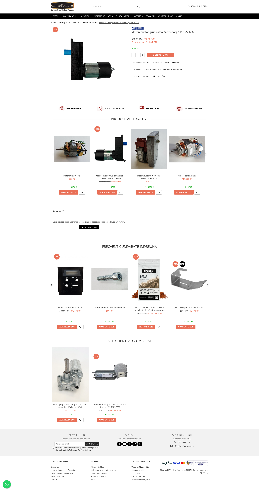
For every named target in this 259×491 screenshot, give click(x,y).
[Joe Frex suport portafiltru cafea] (189, 279)
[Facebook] (119, 444)
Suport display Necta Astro (70, 307)
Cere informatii (161, 76)
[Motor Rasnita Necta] (187, 149)
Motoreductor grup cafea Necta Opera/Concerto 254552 (110, 177)
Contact (54, 479)
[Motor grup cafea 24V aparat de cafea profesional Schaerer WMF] (70, 374)
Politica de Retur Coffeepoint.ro (103, 470)
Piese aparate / (65, 22)
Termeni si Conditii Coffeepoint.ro (64, 470)
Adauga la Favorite (141, 76)
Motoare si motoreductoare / (85, 22)
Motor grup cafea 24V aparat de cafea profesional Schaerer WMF (70, 405)
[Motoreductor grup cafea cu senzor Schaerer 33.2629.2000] (109, 374)
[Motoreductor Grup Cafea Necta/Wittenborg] (149, 149)
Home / (54, 22)
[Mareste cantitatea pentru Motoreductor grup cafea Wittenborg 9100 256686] (142, 55)
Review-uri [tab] (58, 211)
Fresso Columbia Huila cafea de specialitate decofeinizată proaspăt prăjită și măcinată (149, 308)
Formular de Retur (98, 476)
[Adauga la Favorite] (82, 192)
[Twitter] (129, 444)
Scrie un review (89, 227)
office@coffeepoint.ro (183, 446)
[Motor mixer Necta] (72, 149)
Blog (170, 16)
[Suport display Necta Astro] (70, 279)
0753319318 (183, 442)
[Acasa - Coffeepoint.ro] (64, 6)
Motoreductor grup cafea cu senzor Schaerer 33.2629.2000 (110, 405)
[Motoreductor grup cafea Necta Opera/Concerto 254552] (110, 149)
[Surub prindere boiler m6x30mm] (109, 279)
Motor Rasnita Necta (187, 175)
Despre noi (55, 467)
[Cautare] (138, 7)
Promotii (150, 16)
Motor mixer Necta (71, 175)
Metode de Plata (97, 467)
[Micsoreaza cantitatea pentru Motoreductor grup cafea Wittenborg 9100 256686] (134, 55)
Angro (179, 16)
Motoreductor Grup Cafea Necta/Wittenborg (148, 177)
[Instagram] (139, 444)
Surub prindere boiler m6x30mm (110, 307)
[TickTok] (134, 444)
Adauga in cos (160, 55)
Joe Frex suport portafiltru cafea (189, 307)
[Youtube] (124, 444)
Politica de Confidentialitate (80, 450)
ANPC (93, 479)
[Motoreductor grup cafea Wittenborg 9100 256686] (89, 64)
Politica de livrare (57, 476)
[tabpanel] (89, 64)
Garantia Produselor (99, 473)
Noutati (162, 16)
